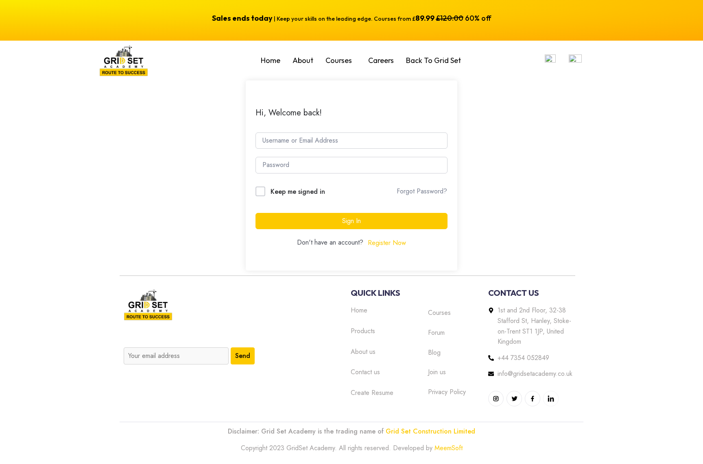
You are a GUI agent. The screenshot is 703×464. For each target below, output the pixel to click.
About (303, 60)
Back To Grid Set (433, 60)
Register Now (387, 242)
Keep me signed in (298, 191)
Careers (381, 60)
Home (270, 60)
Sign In (351, 220)
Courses (338, 60)
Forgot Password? (422, 191)
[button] (340, 60)
